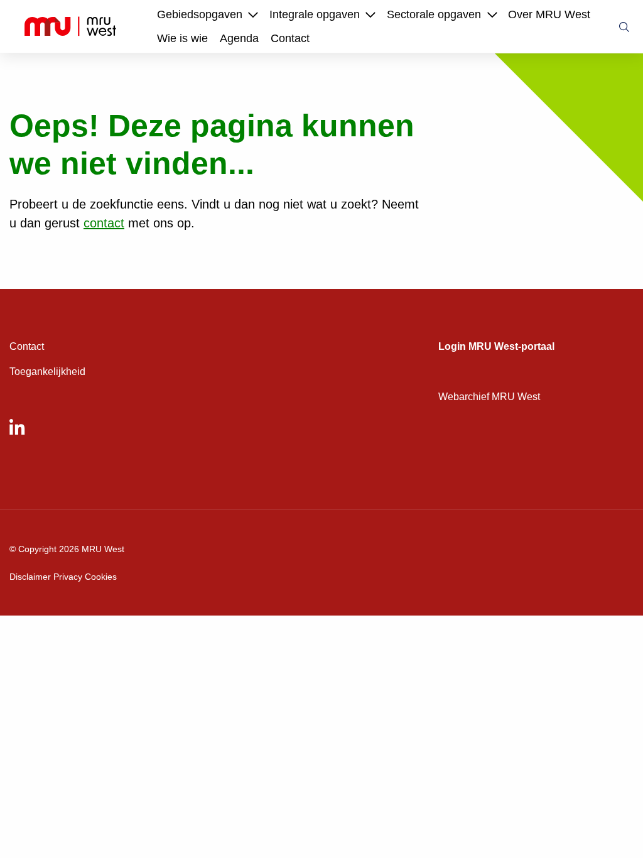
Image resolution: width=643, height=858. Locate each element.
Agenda (239, 38)
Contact (290, 38)
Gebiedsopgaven (199, 14)
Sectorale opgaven (434, 14)
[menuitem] (199, 14)
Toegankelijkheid (47, 371)
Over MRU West (549, 14)
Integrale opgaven (314, 14)
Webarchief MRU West (489, 396)
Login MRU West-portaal (496, 346)
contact (104, 223)
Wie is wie (182, 38)
